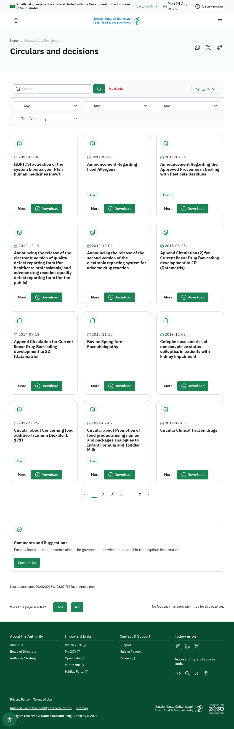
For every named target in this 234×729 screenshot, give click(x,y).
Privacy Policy (20, 699)
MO (72, 664)
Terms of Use (42, 699)
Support (125, 645)
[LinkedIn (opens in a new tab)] (187, 646)
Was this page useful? (28, 607)
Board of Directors (23, 651)
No (77, 607)
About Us (16, 645)
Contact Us (27, 563)
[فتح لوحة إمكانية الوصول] (9, 719)
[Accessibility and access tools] (205, 673)
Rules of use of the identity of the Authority (41, 708)
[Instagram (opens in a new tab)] (178, 646)
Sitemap (82, 708)
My (70, 651)
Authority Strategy (23, 658)
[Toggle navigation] (220, 21)
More (22, 208)
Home (14, 40)
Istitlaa (74, 671)
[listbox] (47, 105)
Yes (60, 607)
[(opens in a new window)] (197, 47)
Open (72, 658)
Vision (73, 645)
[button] (205, 89)
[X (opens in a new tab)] (196, 646)
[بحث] (99, 88)
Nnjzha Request (131, 651)
